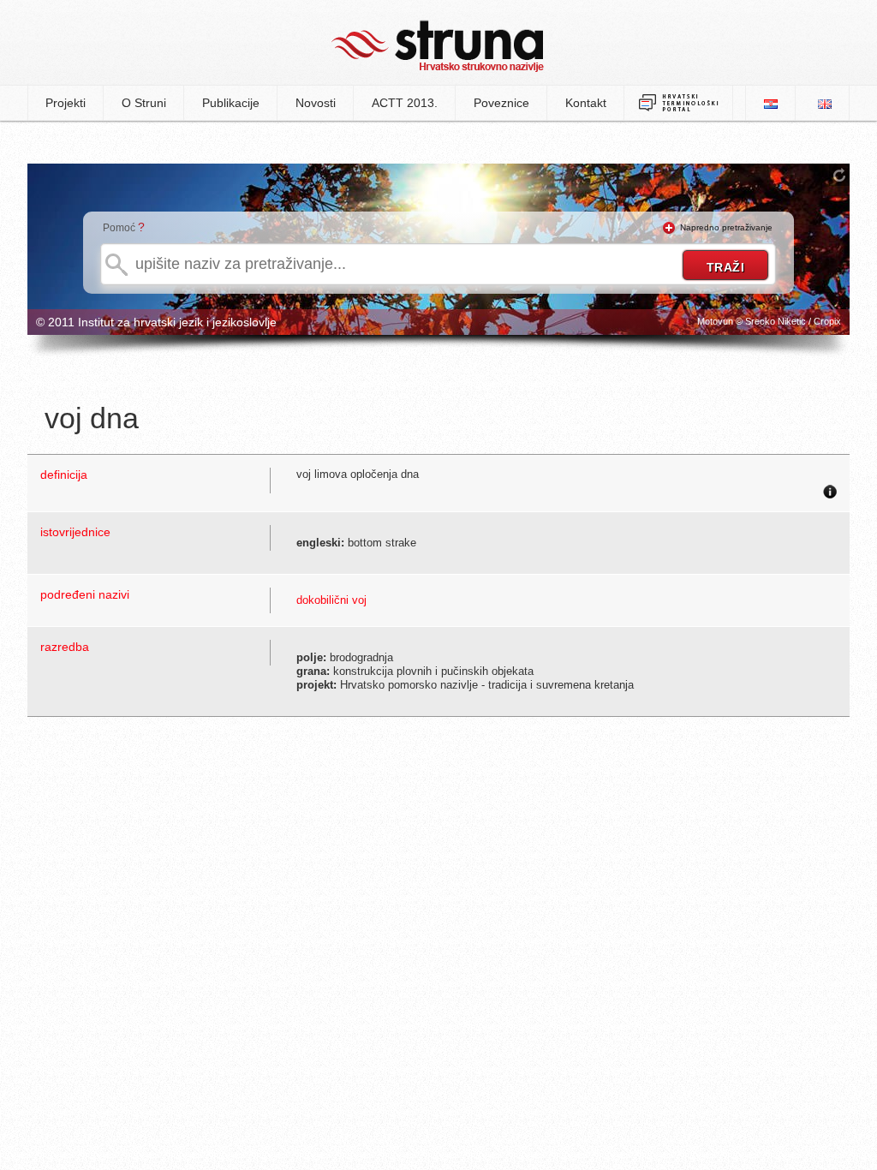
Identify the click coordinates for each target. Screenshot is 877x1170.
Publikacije (231, 103)
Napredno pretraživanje (726, 227)
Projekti (65, 103)
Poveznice (501, 103)
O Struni (144, 103)
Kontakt (585, 103)
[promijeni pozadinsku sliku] (839, 175)
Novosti (315, 103)
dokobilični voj (331, 600)
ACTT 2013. (405, 103)
